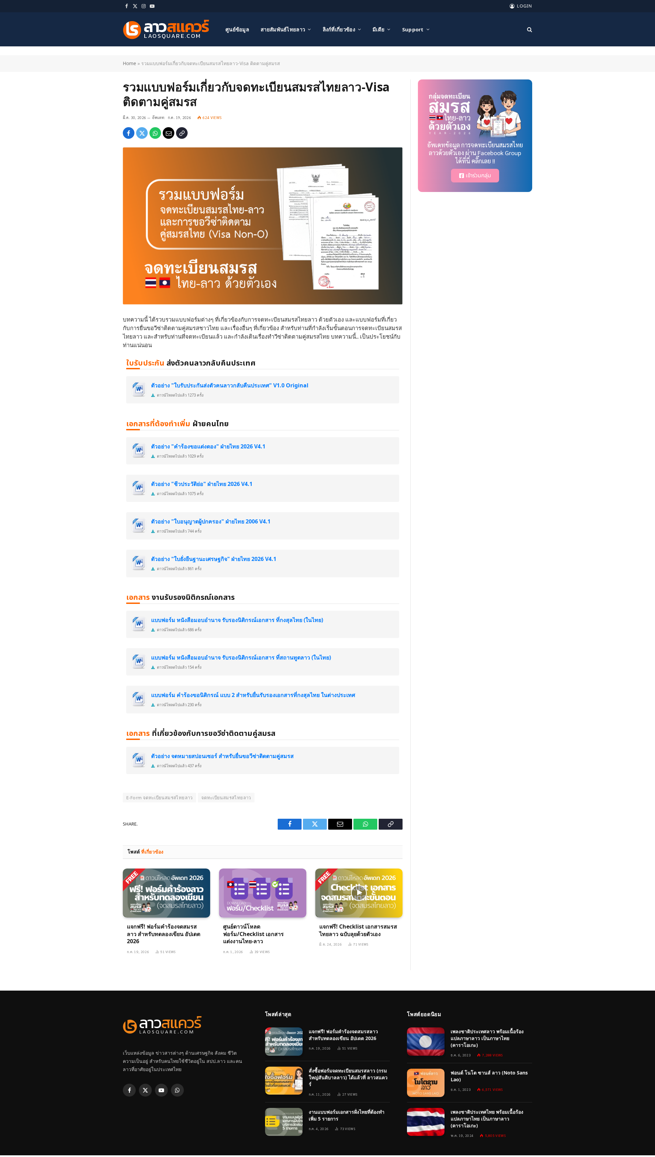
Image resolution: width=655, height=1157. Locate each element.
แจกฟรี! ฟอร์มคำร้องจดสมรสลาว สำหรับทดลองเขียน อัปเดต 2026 (163, 934)
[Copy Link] (182, 133)
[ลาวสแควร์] (166, 29)
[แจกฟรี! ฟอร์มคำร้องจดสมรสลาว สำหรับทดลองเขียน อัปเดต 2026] (166, 893)
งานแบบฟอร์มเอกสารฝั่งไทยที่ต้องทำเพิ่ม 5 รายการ (346, 1115)
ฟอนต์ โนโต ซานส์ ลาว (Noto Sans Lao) (489, 1076)
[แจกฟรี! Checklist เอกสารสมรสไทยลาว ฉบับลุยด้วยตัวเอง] (359, 893)
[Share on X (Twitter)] (142, 133)
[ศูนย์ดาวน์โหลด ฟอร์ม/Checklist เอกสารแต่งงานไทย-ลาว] (262, 893)
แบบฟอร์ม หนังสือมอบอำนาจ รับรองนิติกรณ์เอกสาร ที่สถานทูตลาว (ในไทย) (241, 657)
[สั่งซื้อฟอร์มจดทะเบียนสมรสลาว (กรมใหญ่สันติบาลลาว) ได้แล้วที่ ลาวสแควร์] (284, 1081)
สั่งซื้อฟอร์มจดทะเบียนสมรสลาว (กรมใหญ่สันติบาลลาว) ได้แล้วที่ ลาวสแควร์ (348, 1077)
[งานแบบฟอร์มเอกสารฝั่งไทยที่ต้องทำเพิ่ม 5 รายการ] (284, 1122)
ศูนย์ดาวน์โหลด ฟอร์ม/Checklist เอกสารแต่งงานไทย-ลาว (253, 934)
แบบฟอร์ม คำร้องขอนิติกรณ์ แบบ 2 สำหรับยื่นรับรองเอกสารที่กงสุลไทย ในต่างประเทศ (253, 695)
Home (129, 63)
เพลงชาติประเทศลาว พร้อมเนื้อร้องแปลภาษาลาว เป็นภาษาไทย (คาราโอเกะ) (487, 1038)
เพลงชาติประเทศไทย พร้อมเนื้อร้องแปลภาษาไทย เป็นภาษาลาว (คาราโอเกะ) (487, 1119)
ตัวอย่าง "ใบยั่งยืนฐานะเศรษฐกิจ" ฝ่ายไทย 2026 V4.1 (213, 559)
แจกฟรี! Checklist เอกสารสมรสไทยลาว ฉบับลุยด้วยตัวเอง (358, 930)
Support (413, 29)
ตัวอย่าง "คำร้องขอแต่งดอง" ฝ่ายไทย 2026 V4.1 (208, 446)
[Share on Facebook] (128, 133)
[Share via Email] (168, 133)
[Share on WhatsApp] (155, 133)
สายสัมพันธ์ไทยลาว (283, 29)
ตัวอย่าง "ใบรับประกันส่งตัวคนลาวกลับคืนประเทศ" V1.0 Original (229, 385)
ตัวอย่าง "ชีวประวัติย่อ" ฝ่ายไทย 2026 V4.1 (201, 484)
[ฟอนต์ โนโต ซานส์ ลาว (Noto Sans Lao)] (426, 1083)
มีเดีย (378, 29)
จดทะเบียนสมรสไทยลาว (226, 798)
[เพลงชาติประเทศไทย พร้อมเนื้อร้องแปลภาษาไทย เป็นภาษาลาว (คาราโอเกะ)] (426, 1122)
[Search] (529, 29)
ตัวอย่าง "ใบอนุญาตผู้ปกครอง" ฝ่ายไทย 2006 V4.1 (211, 521)
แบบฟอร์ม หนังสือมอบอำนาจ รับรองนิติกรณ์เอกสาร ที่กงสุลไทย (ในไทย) (237, 620)
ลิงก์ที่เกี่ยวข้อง (339, 29)
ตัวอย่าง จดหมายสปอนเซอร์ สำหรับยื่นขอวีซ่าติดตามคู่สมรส (222, 756)
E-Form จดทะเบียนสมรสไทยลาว (159, 798)
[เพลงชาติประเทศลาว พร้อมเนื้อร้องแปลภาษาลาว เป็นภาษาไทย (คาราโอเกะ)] (426, 1041)
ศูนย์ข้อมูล (237, 29)
